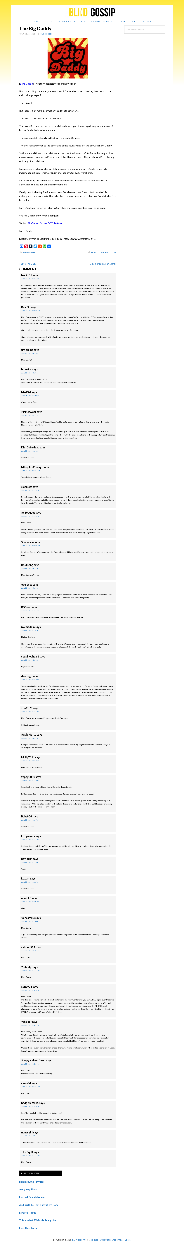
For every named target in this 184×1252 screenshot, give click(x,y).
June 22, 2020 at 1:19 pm (30, 882)
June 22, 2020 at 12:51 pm (30, 970)
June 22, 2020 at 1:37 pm (30, 820)
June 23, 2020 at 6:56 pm (30, 279)
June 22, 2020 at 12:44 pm (30, 1025)
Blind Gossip (26, 83)
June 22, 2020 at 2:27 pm (30, 738)
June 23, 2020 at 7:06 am (30, 373)
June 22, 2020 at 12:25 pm (30, 1136)
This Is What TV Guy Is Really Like (37, 1220)
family (94, 252)
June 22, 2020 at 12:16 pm (30, 1155)
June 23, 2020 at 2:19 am (30, 415)
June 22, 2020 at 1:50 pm (30, 761)
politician (110, 252)
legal (101, 252)
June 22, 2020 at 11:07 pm (30, 516)
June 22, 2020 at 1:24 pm (30, 862)
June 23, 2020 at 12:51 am (30, 471)
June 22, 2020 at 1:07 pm (30, 902)
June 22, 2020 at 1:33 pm (30, 839)
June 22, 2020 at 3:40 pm (30, 660)
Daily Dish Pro (79, 1240)
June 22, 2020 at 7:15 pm (30, 611)
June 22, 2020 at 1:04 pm (30, 921)
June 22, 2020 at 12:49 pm (30, 990)
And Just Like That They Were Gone (38, 1204)
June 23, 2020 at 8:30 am (30, 353)
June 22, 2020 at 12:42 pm (30, 1106)
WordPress (118, 1240)
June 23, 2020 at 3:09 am (30, 395)
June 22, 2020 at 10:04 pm (30, 546)
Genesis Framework (100, 1240)
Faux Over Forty (28, 1228)
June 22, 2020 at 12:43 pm (30, 1087)
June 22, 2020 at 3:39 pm (30, 680)
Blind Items (29, 252)
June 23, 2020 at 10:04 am (30, 311)
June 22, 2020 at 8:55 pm (30, 568)
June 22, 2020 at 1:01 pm (30, 951)
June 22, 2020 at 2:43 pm (30, 711)
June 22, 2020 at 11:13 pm (30, 490)
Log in (128, 1240)
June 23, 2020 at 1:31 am (30, 451)
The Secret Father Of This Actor (45, 223)
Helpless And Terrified (31, 1181)
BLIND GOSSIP (92, 12)
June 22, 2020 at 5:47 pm (30, 630)
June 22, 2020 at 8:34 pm (30, 588)
